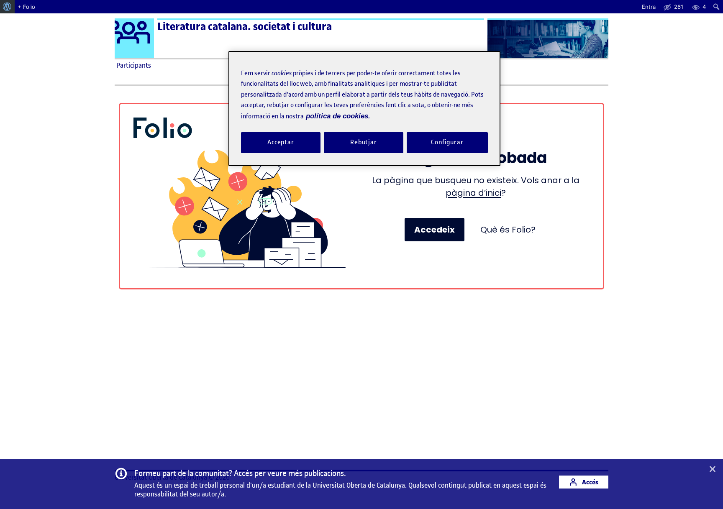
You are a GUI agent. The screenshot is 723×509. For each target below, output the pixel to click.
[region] (364, 108)
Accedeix (434, 229)
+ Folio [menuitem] (26, 6)
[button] (712, 470)
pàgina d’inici (473, 193)
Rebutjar (363, 142)
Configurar (447, 142)
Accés (589, 482)
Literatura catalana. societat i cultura (244, 26)
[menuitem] (7, 6)
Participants (133, 65)
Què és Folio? (508, 229)
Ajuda (456, 65)
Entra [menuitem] (649, 6)
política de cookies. (338, 116)
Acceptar (280, 142)
